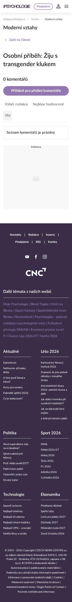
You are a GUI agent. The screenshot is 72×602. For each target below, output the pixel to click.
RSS (38, 242)
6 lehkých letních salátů (54, 418)
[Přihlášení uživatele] (58, 6)
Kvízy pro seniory (13, 387)
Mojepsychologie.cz (14, 19)
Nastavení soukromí (23, 582)
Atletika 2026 (49, 472)
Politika (9, 433)
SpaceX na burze (12, 506)
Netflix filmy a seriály (15, 533)
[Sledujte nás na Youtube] (27, 257)
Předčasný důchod (51, 506)
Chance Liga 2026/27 (22, 336)
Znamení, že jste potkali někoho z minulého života (54, 376)
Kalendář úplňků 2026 (15, 393)
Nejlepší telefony (13, 511)
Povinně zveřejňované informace (36, 592)
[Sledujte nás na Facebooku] (36, 257)
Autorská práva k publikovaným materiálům (35, 568)
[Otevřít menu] (66, 6)
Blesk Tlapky (40, 304)
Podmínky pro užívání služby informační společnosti (35, 573)
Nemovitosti (23, 317)
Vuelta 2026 (48, 336)
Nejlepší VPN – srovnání (17, 528)
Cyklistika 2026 (50, 478)
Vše (8, 115)
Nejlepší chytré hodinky (16, 522)
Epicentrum (9, 363)
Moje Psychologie (15, 304)
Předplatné (22, 242)
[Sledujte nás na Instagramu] (45, 257)
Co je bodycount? (13, 398)
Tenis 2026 (47, 461)
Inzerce (50, 234)
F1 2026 (46, 466)
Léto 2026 (50, 352)
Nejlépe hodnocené (48, 104)
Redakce (33, 234)
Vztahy (35, 19)
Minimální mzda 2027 (53, 528)
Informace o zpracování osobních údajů (29, 577)
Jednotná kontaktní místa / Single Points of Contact (35, 587)
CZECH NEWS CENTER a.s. (51, 550)
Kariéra (52, 242)
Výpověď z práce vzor (15, 474)
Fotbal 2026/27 (50, 450)
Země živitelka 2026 (52, 533)
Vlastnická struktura (47, 582)
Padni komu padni (13, 469)
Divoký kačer (10, 480)
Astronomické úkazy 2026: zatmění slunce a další (54, 390)
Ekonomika (50, 495)
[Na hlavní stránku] (16, 6)
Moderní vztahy (54, 19)
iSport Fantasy (25, 310)
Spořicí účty (47, 511)
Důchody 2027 (49, 522)
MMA (44, 444)
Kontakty (15, 234)
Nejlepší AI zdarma (13, 517)
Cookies (58, 577)
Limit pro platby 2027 (53, 517)
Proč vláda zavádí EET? (16, 463)
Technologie (13, 495)
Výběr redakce (16, 104)
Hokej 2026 (48, 455)
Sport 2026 (51, 433)
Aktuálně (11, 352)
